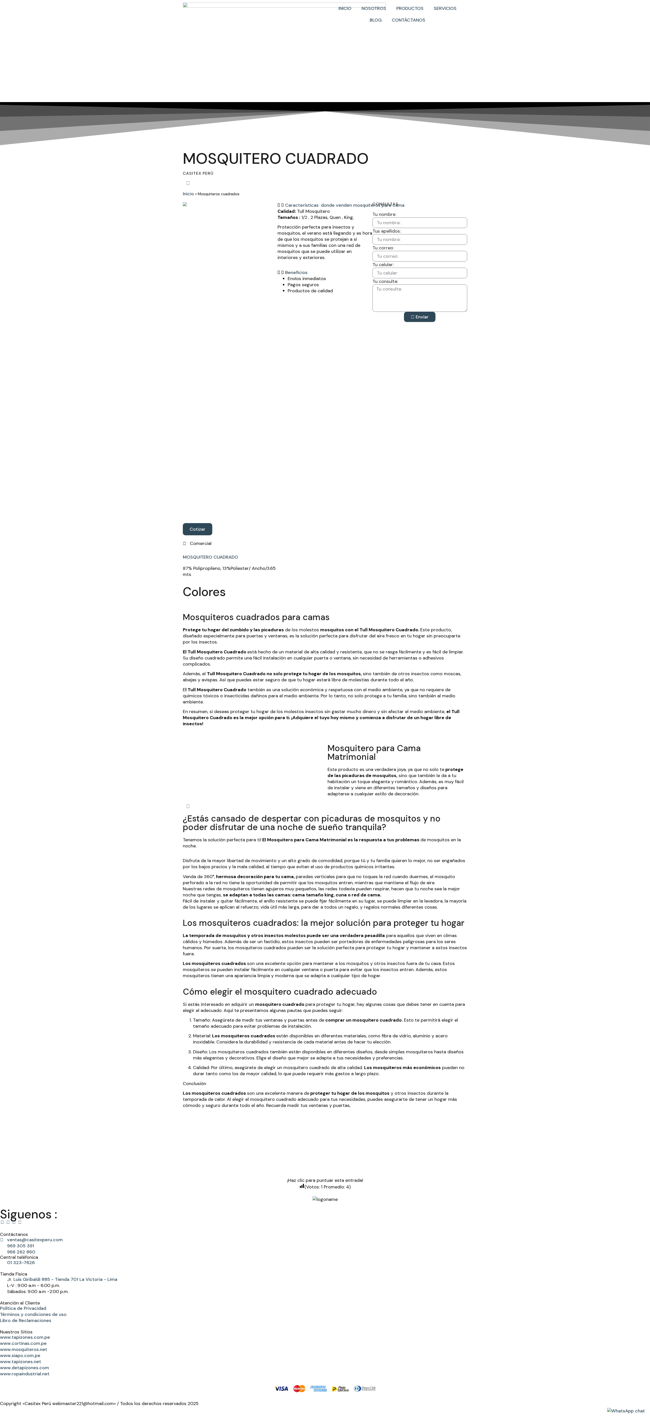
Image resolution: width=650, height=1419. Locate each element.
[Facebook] (2, 1222)
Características (302, 205)
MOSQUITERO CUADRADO (210, 557)
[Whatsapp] (14, 1222)
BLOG (376, 20)
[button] (325, 205)
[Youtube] (20, 1222)
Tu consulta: (385, 281)
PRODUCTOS (410, 8)
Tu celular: (383, 265)
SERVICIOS (445, 8)
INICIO (344, 8)
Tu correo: (383, 248)
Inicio (188, 194)
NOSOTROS (374, 8)
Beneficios (296, 272)
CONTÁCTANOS (408, 20)
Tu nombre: (384, 214)
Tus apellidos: (386, 231)
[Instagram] (8, 1222)
